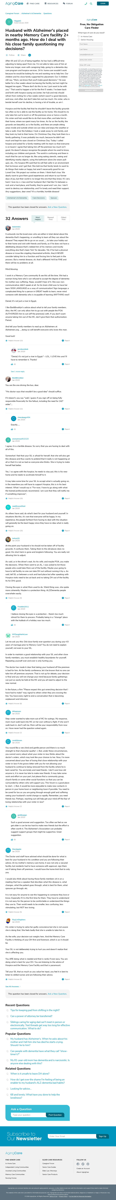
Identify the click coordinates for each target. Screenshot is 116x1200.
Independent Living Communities (17, 1167)
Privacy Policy (88, 85)
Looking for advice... (20, 1088)
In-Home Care (86, 36)
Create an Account (83, 1168)
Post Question (55, 1115)
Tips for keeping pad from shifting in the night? (34, 1010)
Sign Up (102, 1136)
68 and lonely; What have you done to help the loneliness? (35, 1096)
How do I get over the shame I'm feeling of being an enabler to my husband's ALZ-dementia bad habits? (37, 1081)
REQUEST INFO (91, 90)
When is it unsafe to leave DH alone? (29, 1073)
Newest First (50, 218)
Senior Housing (87, 39)
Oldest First (63, 218)
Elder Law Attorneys (49, 1171)
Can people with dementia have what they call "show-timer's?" (39, 1053)
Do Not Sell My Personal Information (80, 1196)
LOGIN (102, 3)
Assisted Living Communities (15, 1171)
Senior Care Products (50, 1174)
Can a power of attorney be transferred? (31, 1016)
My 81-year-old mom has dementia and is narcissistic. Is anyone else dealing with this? (40, 1062)
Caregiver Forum (48, 1163)
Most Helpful (38, 218)
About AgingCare (83, 1172)
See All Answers (12, 986)
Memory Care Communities (15, 1174)
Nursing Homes (11, 1178)
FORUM (69, 4)
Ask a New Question (57, 207)
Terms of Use (53, 1196)
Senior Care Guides (49, 1167)
